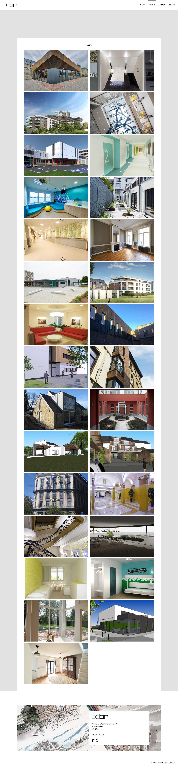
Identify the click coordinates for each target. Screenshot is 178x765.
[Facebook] (93, 740)
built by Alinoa (171, 762)
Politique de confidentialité (158, 762)
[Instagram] (97, 740)
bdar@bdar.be (97, 729)
